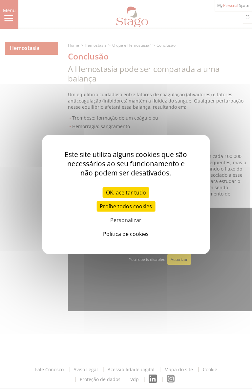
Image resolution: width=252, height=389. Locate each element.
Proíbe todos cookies (126, 206)
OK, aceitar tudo (126, 192)
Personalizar (125, 220)
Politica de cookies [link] (126, 234)
